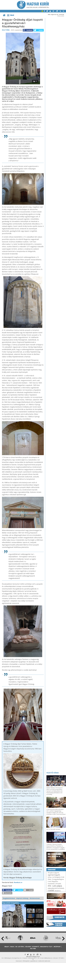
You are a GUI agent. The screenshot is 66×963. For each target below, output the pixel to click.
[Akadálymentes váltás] (42, 11)
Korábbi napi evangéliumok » (57, 865)
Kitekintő (35, 946)
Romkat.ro (18, 882)
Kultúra (5, 30)
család (51, 890)
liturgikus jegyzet (53, 873)
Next (63, 939)
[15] (23, 84)
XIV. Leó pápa (55, 885)
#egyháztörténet (9, 898)
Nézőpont (57, 946)
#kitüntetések (35, 898)
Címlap (6, 946)
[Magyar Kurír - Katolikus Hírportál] (33, 8)
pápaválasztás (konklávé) (56, 888)
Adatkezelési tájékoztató (44, 961)
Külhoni (28, 946)
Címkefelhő (52, 870)
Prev (2, 939)
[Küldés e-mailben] (28, 891)
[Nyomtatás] (7, 894)
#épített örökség (22, 898)
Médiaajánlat (26, 961)
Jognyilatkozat (33, 961)
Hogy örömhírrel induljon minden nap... (56, 857)
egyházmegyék (54, 875)
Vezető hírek (52, 773)
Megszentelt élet (46, 946)
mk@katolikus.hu (48, 958)
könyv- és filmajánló (54, 877)
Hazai (12, 946)
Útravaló (58, 884)
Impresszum (19, 961)
